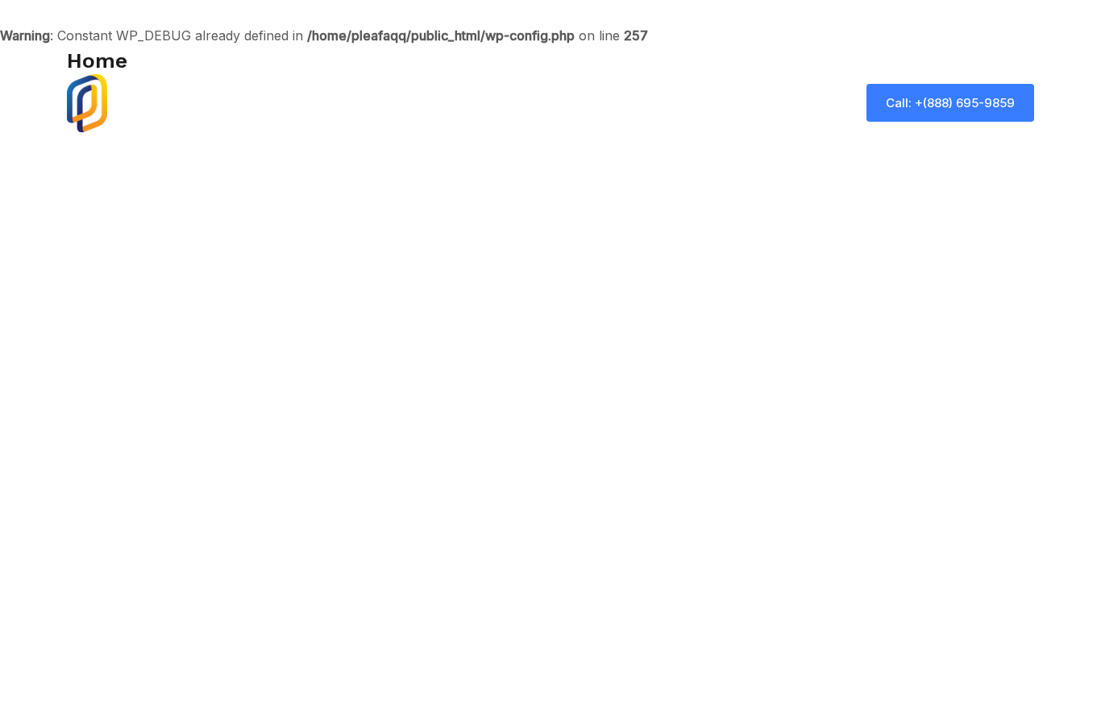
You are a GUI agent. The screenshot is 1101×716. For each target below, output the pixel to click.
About (570, 103)
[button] (950, 103)
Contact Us (803, 103)
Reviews (718, 103)
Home (507, 103)
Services (641, 103)
